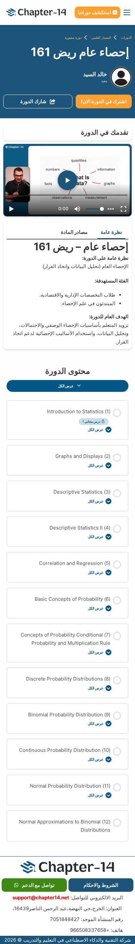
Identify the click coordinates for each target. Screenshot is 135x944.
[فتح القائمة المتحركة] (127, 12)
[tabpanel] (67, 292)
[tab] (111, 232)
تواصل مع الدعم (38, 885)
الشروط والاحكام (101, 885)
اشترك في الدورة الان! (103, 101)
